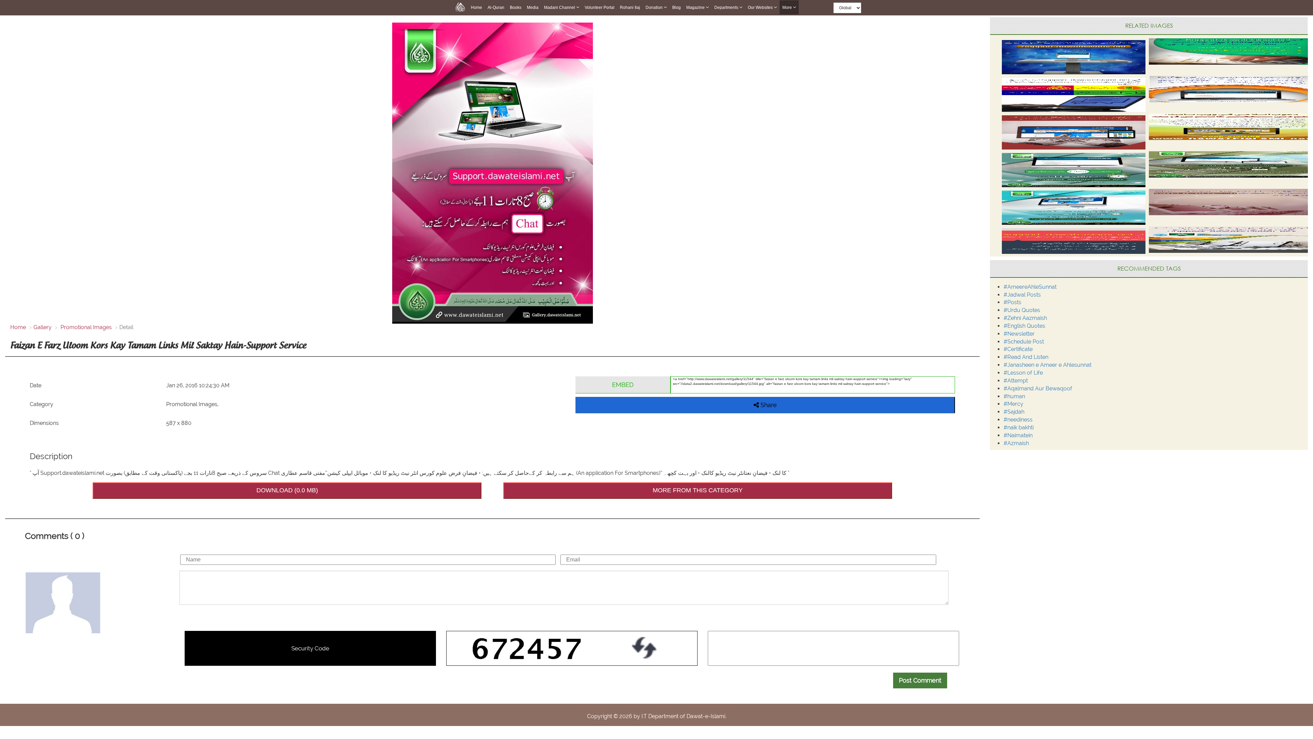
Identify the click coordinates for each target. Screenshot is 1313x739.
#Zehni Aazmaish (1025, 318)
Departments (726, 7)
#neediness (1018, 419)
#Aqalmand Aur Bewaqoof (1038, 388)
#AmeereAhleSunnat (1030, 287)
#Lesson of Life (1023, 373)
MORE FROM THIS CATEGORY (698, 490)
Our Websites (761, 7)
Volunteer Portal (599, 7)
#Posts (1012, 302)
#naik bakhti (1019, 427)
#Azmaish (1016, 443)
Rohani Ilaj (630, 7)
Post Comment (920, 680)
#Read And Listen (1026, 357)
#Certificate (1018, 349)
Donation (655, 7)
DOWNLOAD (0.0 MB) (287, 490)
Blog (676, 7)
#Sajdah (1014, 412)
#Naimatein (1018, 435)
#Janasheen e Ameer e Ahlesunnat (1047, 365)
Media (533, 7)
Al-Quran (496, 7)
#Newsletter (1019, 333)
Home (476, 7)
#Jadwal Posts (1022, 294)
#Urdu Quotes (1022, 310)
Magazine (696, 7)
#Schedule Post (1024, 341)
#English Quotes (1024, 326)
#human (1014, 396)
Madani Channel (560, 7)
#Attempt (1016, 380)
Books (515, 7)
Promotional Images (85, 327)
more (787, 7)
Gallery (43, 327)
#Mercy (1013, 404)
